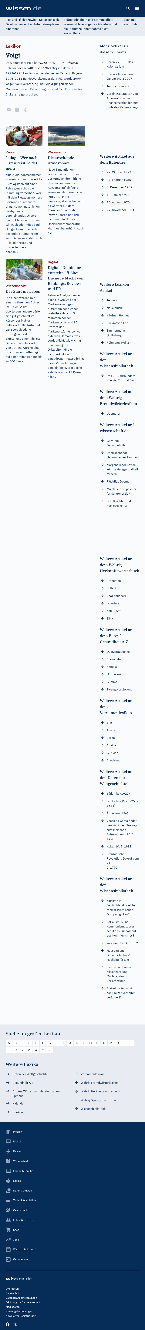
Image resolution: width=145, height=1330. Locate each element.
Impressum (12, 1288)
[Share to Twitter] (24, 110)
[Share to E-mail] (8, 110)
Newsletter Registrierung (21, 1316)
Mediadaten (13, 1306)
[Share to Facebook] (17, 110)
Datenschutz (13, 1293)
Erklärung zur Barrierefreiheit (23, 1302)
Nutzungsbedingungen (19, 1311)
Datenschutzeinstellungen (21, 1297)
